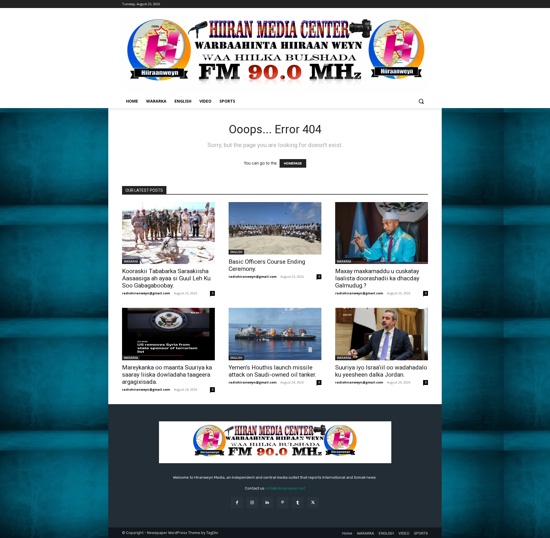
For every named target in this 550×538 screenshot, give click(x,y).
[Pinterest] (282, 502)
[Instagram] (252, 502)
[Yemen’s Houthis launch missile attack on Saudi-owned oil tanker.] (275, 334)
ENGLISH (236, 252)
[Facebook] (236, 502)
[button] (421, 101)
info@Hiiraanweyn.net (285, 488)
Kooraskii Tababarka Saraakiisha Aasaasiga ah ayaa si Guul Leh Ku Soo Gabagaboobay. (166, 278)
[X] (313, 502)
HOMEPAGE (293, 163)
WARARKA (131, 261)
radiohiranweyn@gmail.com (146, 293)
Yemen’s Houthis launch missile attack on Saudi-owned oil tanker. (273, 371)
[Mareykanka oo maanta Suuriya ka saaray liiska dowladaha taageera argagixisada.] (168, 334)
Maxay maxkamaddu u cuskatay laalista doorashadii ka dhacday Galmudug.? (377, 278)
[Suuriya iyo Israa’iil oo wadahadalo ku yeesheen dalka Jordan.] (381, 334)
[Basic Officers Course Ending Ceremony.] (275, 228)
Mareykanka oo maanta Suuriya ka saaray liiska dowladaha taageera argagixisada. (167, 374)
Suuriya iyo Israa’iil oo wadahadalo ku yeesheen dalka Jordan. (381, 371)
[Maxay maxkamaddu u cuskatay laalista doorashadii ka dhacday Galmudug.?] (381, 233)
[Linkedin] (267, 502)
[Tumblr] (297, 502)
